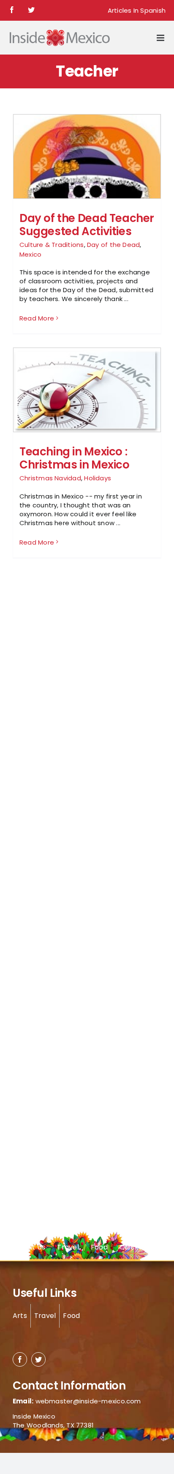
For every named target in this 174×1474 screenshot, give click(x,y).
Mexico (30, 254)
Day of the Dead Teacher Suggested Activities (86, 225)
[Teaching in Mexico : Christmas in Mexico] (87, 390)
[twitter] (38, 1359)
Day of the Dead (113, 244)
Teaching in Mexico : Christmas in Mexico (74, 458)
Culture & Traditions (51, 244)
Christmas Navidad (50, 478)
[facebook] (20, 1359)
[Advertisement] (46, 713)
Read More (36, 318)
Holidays (97, 478)
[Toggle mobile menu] (161, 37)
